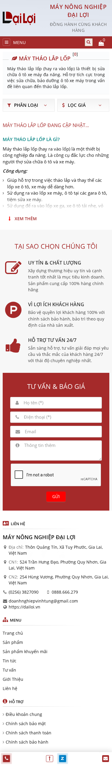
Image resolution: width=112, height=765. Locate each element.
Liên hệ (10, 688)
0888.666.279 (65, 592)
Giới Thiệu (13, 679)
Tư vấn (9, 670)
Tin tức (9, 661)
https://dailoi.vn (24, 607)
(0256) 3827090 (24, 592)
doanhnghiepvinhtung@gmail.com (43, 601)
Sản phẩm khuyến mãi (25, 651)
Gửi (56, 496)
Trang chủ (13, 633)
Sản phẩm (13, 642)
